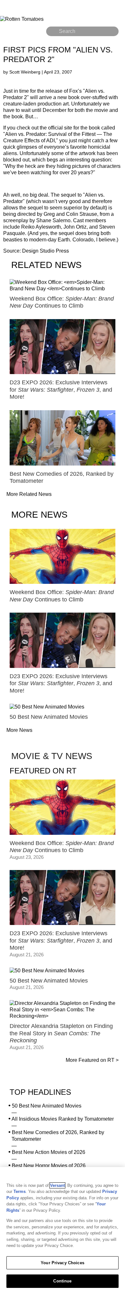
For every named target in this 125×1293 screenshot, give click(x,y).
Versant (57, 1185)
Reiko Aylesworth (41, 227)
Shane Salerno (53, 220)
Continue (62, 1281)
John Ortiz (75, 227)
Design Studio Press (45, 251)
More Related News (29, 494)
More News (19, 730)
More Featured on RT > (92, 1060)
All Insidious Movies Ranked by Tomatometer (63, 1119)
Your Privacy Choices (62, 1262)
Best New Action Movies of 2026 (48, 1152)
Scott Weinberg (25, 71)
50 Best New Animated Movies (46, 1106)
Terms (19, 1191)
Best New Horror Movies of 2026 (49, 1165)
